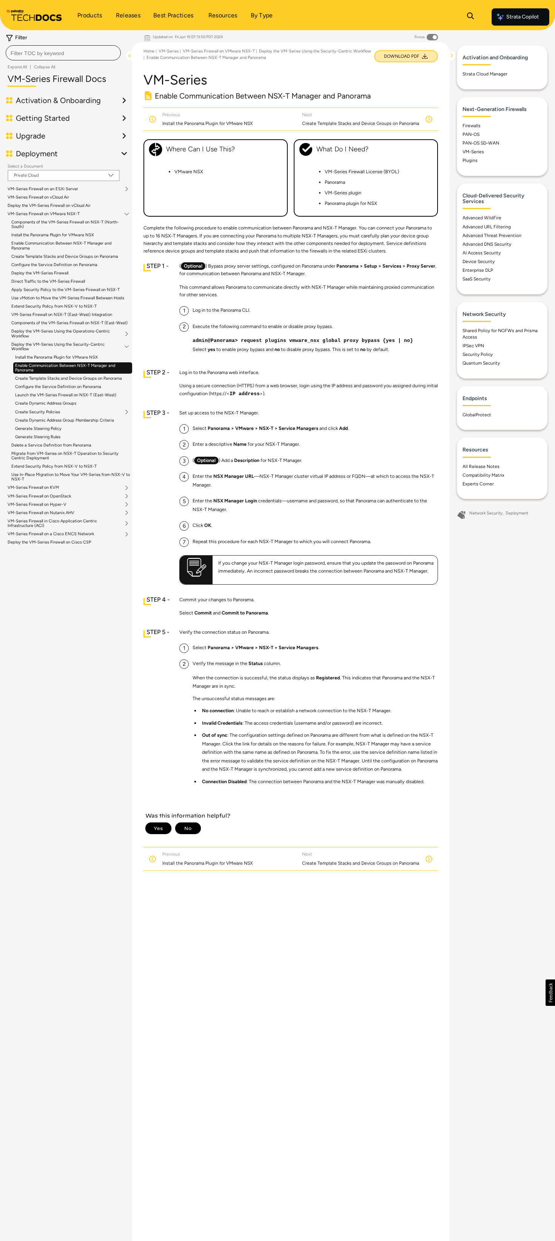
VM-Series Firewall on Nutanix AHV (41, 513)
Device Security (478, 261)
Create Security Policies (37, 412)
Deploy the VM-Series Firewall (39, 273)
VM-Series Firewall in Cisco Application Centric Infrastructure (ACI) (52, 523)
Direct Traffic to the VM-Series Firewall (48, 281)
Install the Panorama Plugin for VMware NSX (52, 234)
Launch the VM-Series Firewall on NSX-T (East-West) (65, 395)
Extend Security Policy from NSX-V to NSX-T (54, 306)
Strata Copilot (522, 17)
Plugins (470, 160)
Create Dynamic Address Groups (45, 403)
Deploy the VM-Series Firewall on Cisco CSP (49, 542)
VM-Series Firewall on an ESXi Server (43, 189)
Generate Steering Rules (37, 436)
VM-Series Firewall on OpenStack (39, 496)
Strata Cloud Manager (484, 74)
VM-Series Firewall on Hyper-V (37, 504)
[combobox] (63, 52)
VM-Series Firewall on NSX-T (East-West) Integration (61, 314)
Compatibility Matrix (483, 475)
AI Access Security (481, 253)
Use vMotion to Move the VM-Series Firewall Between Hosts (67, 298)
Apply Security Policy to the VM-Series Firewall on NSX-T (65, 289)
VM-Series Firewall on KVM (33, 487)
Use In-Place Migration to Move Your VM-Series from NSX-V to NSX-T (70, 477)
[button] (550, 992)
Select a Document (25, 166)
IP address (245, 394)
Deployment (517, 513)
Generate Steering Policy (38, 428)
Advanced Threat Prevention (491, 235)
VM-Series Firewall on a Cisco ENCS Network (51, 534)
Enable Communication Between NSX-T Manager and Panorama (61, 245)
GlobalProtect (476, 414)
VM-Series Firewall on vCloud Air (38, 197)
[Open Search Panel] (470, 17)
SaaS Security (476, 279)
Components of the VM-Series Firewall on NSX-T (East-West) (69, 322)
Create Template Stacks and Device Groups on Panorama (64, 256)
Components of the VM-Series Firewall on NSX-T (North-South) (65, 224)
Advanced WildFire (481, 217)
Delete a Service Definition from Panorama (51, 445)
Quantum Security (481, 363)
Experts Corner (478, 484)
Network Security (486, 513)
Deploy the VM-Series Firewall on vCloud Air (49, 205)
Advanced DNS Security (486, 244)
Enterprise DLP (477, 270)
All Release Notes (480, 466)
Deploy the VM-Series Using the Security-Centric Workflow (58, 346)
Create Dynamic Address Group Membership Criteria (64, 420)
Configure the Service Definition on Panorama (54, 264)
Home (148, 51)
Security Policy (477, 354)
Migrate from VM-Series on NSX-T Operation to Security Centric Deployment (65, 455)
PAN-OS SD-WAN (480, 143)
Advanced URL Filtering (486, 226)
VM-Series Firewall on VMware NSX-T (44, 214)
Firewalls (471, 125)
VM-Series (169, 51)
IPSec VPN (473, 345)
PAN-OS (470, 134)
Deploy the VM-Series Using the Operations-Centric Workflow (60, 333)
